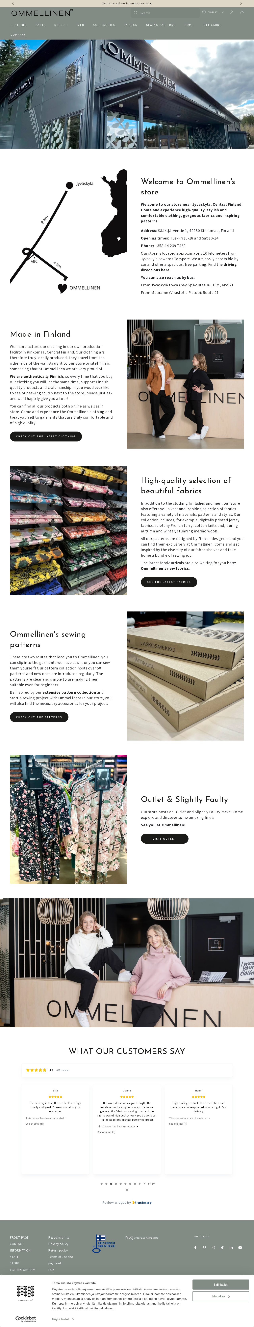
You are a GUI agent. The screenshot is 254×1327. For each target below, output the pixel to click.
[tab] (101, 1183)
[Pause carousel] (127, 1190)
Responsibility (58, 1237)
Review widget (114, 1202)
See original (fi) (35, 1123)
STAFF (14, 1257)
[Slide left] (13, 3)
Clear (194, 13)
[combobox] (164, 13)
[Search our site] (136, 13)
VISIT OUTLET (165, 838)
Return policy (58, 1250)
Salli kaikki (221, 1284)
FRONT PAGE (19, 1237)
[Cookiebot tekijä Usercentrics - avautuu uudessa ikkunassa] (25, 1319)
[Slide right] (240, 3)
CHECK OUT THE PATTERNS (39, 717)
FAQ (51, 1270)
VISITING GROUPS (23, 1270)
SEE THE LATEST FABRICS (169, 582)
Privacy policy (58, 1244)
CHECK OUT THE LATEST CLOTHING (46, 436)
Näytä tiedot (60, 1319)
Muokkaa (218, 1296)
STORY (15, 1263)
